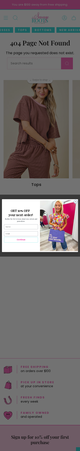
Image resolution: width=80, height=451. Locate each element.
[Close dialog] (75, 201)
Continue (21, 240)
